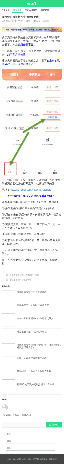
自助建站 (45, 9)
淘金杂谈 (17, 9)
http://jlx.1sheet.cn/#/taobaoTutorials (30, 189)
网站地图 (53, 459)
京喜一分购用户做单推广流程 (32, 358)
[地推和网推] (32, 29)
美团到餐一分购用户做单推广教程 (34, 371)
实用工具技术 (31, 9)
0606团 (32, 3)
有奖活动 (6, 9)
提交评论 (53, 424)
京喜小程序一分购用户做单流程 (33, 305)
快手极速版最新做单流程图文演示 (24, 275)
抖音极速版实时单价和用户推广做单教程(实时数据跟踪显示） (39, 346)
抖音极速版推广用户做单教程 (32, 292)
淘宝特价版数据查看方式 (20, 279)
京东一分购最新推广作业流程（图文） (36, 318)
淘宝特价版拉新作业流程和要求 (20, 17)
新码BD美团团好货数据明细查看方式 (35, 384)
